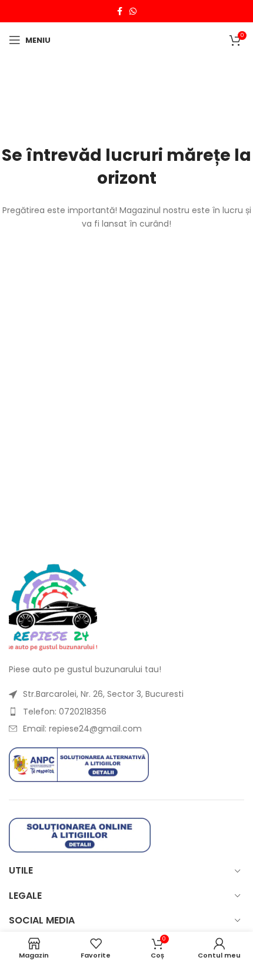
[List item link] (126, 693)
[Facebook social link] (120, 11)
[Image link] (53, 606)
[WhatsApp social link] (133, 11)
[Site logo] (126, 39)
